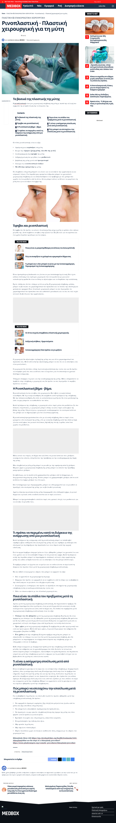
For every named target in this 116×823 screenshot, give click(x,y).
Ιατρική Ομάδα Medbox (16, 40)
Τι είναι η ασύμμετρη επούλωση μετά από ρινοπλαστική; (61, 124)
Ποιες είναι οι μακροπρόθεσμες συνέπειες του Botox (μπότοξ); (50, 248)
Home (3, 13)
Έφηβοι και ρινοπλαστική (28, 123)
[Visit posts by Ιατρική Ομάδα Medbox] (4, 768)
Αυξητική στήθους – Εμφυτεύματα (39, 341)
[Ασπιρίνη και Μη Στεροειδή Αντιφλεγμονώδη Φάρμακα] (99, 26)
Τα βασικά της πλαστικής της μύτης (28, 118)
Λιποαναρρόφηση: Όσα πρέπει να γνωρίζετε (43, 350)
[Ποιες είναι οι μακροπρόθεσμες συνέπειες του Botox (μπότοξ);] (19, 248)
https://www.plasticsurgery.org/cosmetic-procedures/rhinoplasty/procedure (44, 743)
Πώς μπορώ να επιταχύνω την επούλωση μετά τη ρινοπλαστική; (61, 130)
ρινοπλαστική (20, 103)
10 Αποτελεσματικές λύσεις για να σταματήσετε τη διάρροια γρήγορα (101, 87)
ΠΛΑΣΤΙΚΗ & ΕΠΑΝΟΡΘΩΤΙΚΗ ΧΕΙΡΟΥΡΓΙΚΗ (20, 13)
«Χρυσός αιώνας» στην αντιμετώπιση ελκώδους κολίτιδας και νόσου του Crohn (101, 68)
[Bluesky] (113, 2)
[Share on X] (6, 35)
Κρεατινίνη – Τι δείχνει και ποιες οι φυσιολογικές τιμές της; (101, 103)
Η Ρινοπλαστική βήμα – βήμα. (29, 127)
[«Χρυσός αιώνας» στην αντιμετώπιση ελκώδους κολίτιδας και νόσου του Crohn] (99, 54)
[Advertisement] (46, 310)
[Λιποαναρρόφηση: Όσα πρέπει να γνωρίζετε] (19, 350)
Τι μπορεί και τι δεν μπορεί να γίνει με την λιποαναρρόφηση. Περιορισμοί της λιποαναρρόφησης (50, 265)
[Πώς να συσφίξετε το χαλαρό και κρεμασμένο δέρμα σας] (19, 257)
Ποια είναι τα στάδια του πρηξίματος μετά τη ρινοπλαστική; (61, 118)
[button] (109, 6)
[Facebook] (103, 2)
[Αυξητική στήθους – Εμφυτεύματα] (19, 341)
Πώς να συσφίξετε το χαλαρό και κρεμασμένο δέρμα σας (48, 256)
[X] (106, 2)
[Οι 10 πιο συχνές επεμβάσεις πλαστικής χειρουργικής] (19, 333)
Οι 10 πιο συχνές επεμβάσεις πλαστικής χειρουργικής (47, 333)
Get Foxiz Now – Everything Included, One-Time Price (21, 2)
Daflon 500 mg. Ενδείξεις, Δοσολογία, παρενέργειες (100, 95)
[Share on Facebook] (3, 35)
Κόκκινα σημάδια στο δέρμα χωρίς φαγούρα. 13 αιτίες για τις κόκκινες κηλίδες (101, 78)
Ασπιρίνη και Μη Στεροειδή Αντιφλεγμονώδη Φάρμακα (98, 39)
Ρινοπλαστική (27, 752)
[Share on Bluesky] (10, 35)
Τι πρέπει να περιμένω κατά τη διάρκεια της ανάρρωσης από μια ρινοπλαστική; (29, 133)
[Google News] (111, 2)
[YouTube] (108, 2)
